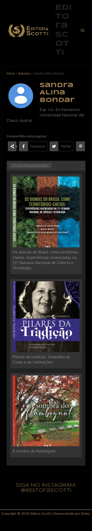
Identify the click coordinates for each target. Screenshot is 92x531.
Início (11, 73)
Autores (24, 73)
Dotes (85, 513)
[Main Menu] (83, 30)
